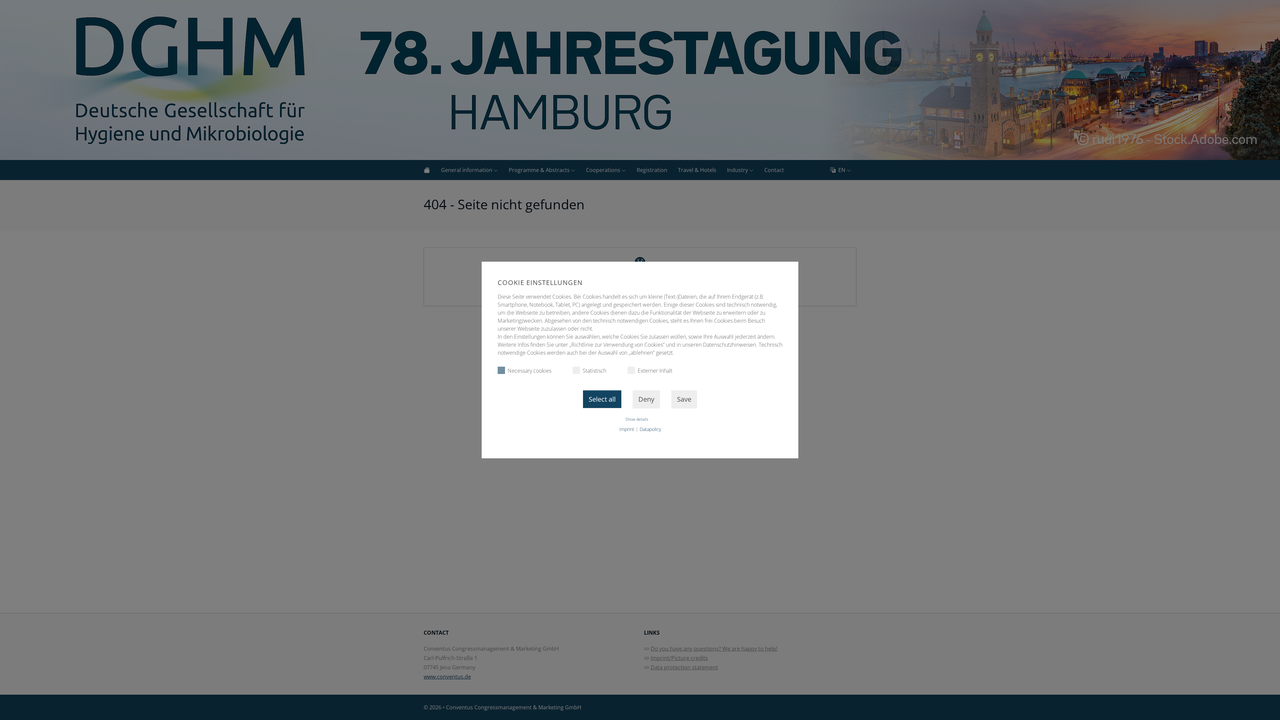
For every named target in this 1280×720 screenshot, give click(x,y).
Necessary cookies (529, 370)
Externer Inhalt (655, 370)
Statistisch (594, 370)
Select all (602, 399)
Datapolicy (650, 429)
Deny (646, 399)
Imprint (626, 429)
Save (684, 399)
